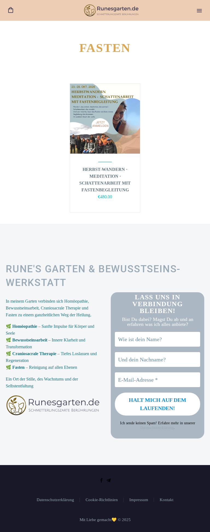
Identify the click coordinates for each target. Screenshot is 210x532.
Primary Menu (199, 11)
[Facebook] (101, 480)
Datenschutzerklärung (157, 428)
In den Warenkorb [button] (102, 204)
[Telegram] (108, 480)
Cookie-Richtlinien (102, 500)
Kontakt (166, 500)
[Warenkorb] (11, 10)
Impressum (138, 500)
